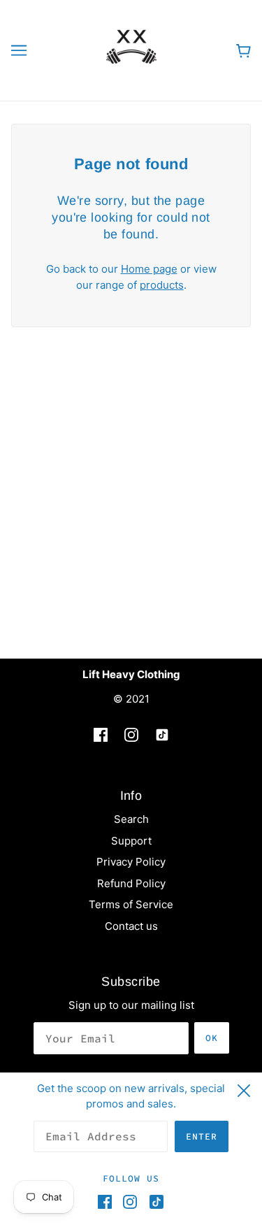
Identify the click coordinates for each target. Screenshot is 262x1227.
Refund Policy (131, 883)
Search (131, 819)
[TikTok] (154, 1202)
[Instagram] (130, 1202)
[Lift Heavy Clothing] (131, 49)
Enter (201, 1136)
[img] (100, 735)
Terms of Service (131, 904)
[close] (244, 1088)
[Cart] (243, 50)
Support (131, 840)
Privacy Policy (131, 861)
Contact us (131, 926)
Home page (149, 268)
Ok (211, 1038)
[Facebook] (107, 1202)
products (162, 285)
